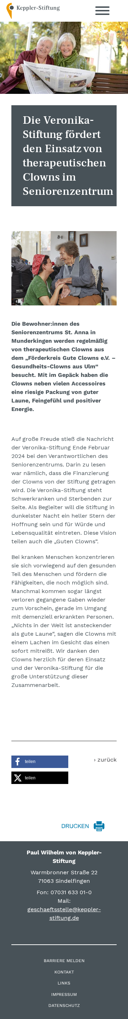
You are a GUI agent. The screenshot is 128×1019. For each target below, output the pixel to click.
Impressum (64, 994)
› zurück (105, 759)
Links (64, 983)
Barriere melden (64, 960)
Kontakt (64, 972)
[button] (39, 762)
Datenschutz (64, 1005)
